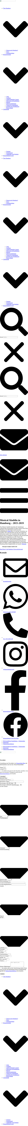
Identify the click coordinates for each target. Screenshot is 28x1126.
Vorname (2, 949)
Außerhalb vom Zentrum (12, 154)
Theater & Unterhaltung (12, 105)
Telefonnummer (4, 954)
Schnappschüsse (10, 53)
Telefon (2, 960)
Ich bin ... (2, 917)
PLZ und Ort (3, 959)
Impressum (5, 742)
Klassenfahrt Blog (20, 763)
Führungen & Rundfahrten (12, 101)
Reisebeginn (3, 783)
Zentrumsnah (9, 152)
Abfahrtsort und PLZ (5, 780)
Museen (8, 102)
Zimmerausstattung (4, 849)
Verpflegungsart (4, 818)
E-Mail (2, 769)
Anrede (2, 886)
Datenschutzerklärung (8, 744)
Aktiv (7, 96)
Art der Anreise (4, 786)
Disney (9, 531)
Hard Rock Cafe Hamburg (6, 549)
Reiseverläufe (9, 108)
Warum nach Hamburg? (12, 50)
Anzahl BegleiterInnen (5, 884)
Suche (1, 337)
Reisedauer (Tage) (4, 781)
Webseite (24, 544)
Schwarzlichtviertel (18, 549)
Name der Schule (4, 956)
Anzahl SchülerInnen (5, 882)
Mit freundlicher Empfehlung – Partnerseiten (14, 741)
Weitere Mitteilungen (5, 966)
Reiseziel (2, 778)
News (7, 51)
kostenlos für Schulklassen (12, 106)
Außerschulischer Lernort (12, 99)
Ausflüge (8, 98)
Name (1, 767)
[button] (14, 322)
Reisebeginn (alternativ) (6, 784)
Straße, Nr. (3, 957)
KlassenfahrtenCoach (8, 155)
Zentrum (8, 151)
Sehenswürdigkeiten (11, 103)
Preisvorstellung (4, 881)
